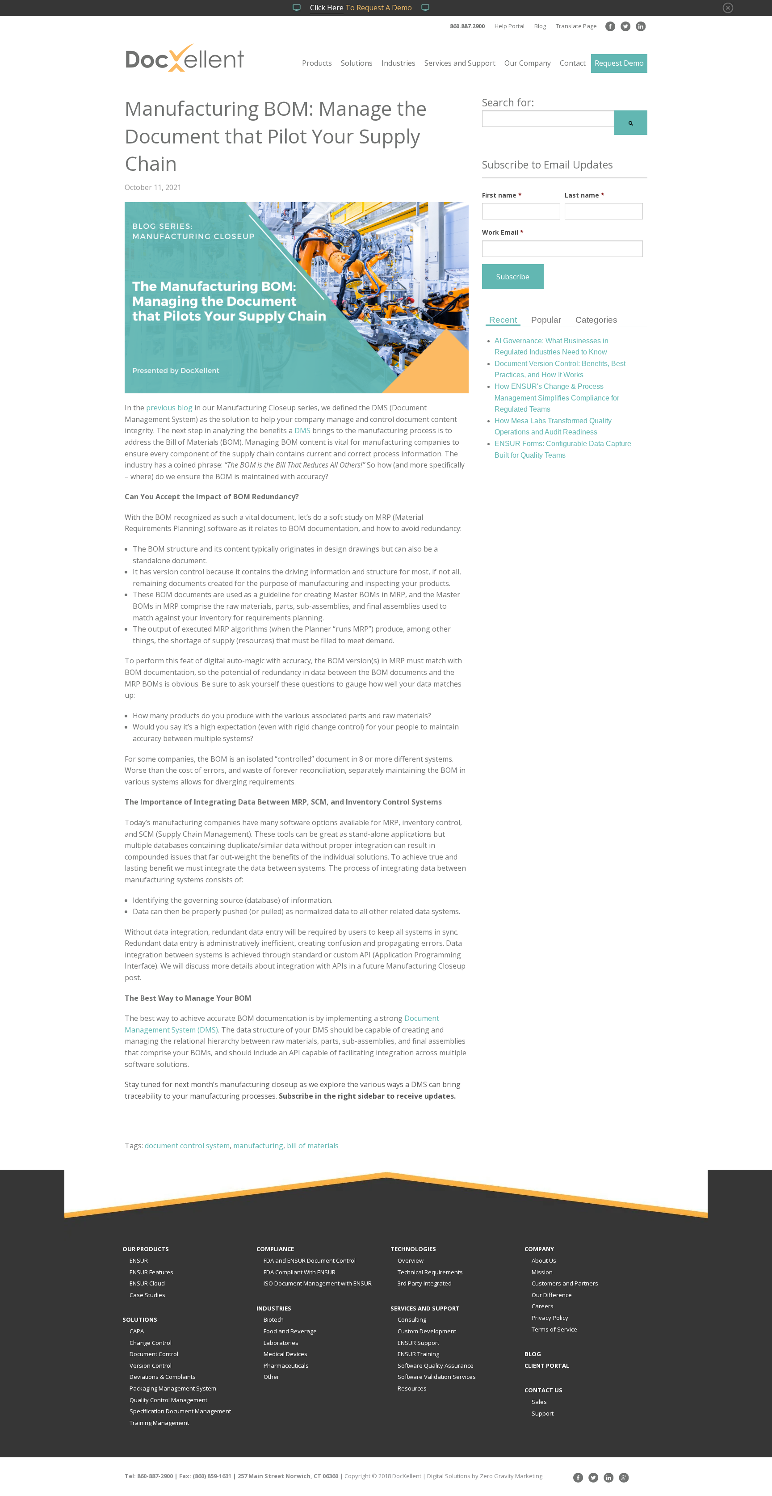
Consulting (412, 1319)
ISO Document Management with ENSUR (318, 1283)
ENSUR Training (418, 1354)
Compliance (275, 1249)
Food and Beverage (290, 1331)
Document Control (154, 1354)
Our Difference (552, 1295)
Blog (540, 26)
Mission (542, 1272)
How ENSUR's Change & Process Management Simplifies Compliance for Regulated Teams (557, 398)
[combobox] (548, 118)
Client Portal (546, 1365)
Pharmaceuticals (286, 1365)
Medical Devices (285, 1354)
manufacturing (258, 1145)
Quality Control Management (168, 1400)
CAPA (137, 1331)
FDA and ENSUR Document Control (310, 1260)
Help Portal (509, 26)
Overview (411, 1260)
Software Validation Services (437, 1377)
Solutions (357, 63)
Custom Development (427, 1331)
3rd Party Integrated (425, 1283)
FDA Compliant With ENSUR (300, 1272)
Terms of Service (554, 1329)
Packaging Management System (173, 1388)
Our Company (527, 63)
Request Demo (619, 63)
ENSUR (139, 1260)
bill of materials (313, 1145)
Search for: (508, 102)
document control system (187, 1145)
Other (271, 1377)
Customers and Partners (565, 1283)
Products (317, 63)
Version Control (151, 1365)
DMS (302, 430)
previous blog (169, 408)
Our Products (145, 1249)
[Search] (630, 122)
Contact (573, 63)
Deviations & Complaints (163, 1377)
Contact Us (543, 1390)
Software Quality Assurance (436, 1365)
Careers (543, 1306)
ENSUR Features (151, 1272)
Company (539, 1249)
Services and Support (459, 63)
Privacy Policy (550, 1318)
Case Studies (147, 1295)
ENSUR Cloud (147, 1283)
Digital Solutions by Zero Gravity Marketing (484, 1476)
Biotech (274, 1319)
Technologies (413, 1249)
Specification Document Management (180, 1411)
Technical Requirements (430, 1272)
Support (543, 1413)
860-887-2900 (155, 1476)
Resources (412, 1388)
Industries (398, 63)
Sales (539, 1402)
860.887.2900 (467, 26)
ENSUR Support (418, 1343)
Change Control (151, 1343)
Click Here (327, 8)
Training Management (159, 1423)
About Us (544, 1260)
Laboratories (281, 1343)
